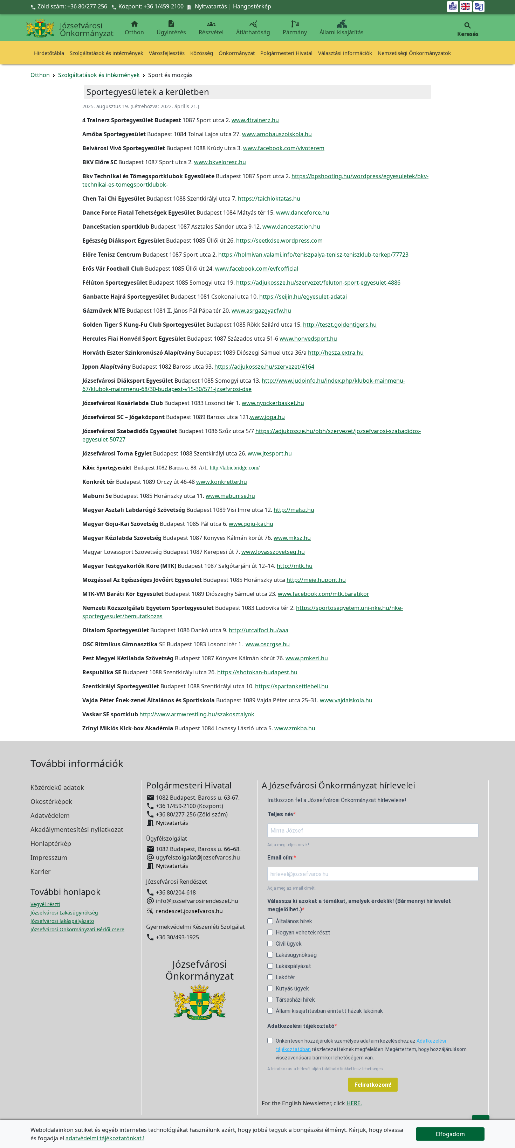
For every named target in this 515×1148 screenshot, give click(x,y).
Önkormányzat (237, 52)
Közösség (201, 52)
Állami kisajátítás (342, 32)
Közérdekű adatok (57, 787)
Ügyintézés (171, 28)
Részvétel (211, 28)
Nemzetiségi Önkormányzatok (414, 52)
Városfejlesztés (167, 52)
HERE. (354, 1103)
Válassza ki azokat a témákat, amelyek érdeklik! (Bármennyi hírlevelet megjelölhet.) (359, 905)
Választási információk (345, 52)
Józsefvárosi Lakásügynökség (64, 912)
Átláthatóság (253, 28)
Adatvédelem (50, 815)
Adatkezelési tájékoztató (301, 1026)
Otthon (134, 28)
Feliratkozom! (373, 1084)
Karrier (40, 871)
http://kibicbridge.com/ (235, 468)
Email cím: (280, 857)
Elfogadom (450, 1134)
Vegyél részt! (45, 904)
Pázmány (295, 32)
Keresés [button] (468, 29)
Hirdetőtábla (49, 52)
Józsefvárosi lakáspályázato (62, 921)
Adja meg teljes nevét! (288, 844)
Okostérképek (51, 801)
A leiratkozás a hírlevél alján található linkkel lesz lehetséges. (325, 1068)
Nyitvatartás (211, 6)
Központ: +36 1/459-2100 (151, 6)
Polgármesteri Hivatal (286, 52)
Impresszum (48, 857)
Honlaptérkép (50, 843)
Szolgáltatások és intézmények (106, 52)
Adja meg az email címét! (291, 888)
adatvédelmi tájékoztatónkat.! (105, 1138)
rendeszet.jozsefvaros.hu (189, 911)
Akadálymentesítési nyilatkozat (76, 829)
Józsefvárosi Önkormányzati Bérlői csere (77, 929)
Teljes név (280, 814)
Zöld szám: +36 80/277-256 (69, 6)
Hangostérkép (252, 6)
